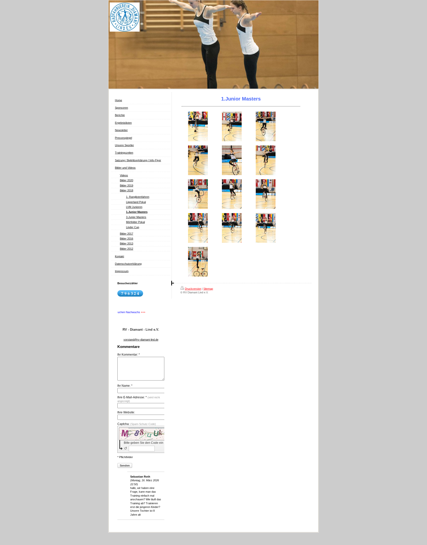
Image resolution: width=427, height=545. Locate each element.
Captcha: (136, 424)
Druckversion (193, 288)
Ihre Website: (126, 412)
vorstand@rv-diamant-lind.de (141, 339)
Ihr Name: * (124, 385)
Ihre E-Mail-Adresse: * (138, 399)
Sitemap (208, 288)
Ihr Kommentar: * (128, 354)
